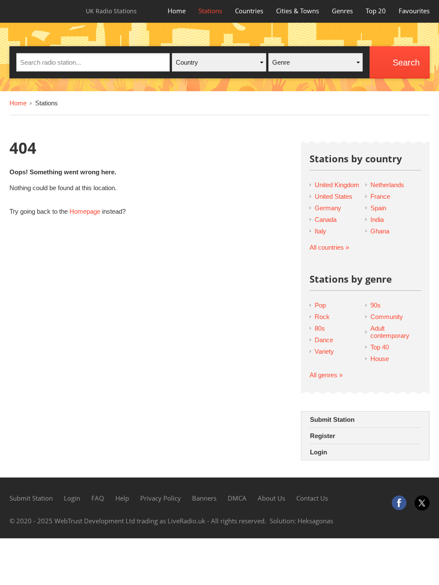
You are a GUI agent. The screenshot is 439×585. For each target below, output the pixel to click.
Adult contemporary (389, 332)
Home (177, 10)
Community (386, 316)
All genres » (326, 375)
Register (322, 435)
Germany (328, 208)
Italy (320, 231)
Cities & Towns (297, 10)
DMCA (237, 498)
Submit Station (332, 419)
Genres (342, 10)
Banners (204, 498)
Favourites (414, 10)
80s (320, 328)
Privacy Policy (160, 498)
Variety (324, 351)
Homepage (84, 211)
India (377, 219)
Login (318, 452)
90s (375, 305)
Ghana (379, 231)
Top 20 (376, 10)
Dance (324, 339)
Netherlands (387, 184)
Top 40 (379, 347)
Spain (378, 208)
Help (122, 498)
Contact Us (312, 498)
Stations (210, 10)
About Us (271, 498)
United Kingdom (337, 184)
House (379, 358)
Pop (320, 305)
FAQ (97, 498)
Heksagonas (315, 520)
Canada (326, 219)
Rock (322, 316)
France (380, 196)
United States (333, 196)
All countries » (329, 247)
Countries (249, 10)
